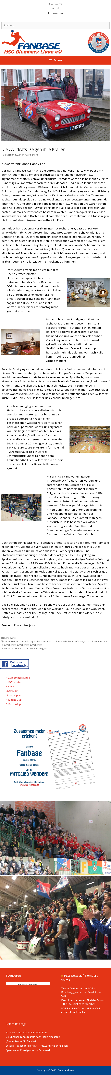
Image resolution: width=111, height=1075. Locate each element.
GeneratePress (66, 1070)
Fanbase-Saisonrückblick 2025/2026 (26, 1032)
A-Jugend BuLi (14, 699)
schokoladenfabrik (73, 641)
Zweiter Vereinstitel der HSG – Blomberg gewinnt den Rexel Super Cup (81, 992)
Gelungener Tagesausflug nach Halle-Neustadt (33, 1036)
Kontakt (55, 8)
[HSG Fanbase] (55, 41)
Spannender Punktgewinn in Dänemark (28, 1050)
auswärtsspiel (28, 641)
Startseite (55, 3)
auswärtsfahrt (12, 641)
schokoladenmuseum (96, 641)
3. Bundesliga (13, 704)
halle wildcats (44, 641)
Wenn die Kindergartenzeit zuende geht (25, 648)
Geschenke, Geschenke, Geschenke (23, 645)
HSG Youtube (13, 682)
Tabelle (10, 686)
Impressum (55, 13)
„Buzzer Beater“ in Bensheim (22, 1041)
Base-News (10, 638)
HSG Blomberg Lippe (18, 677)
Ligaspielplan (13, 695)
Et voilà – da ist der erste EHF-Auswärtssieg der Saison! (37, 1045)
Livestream (12, 690)
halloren (57, 641)
